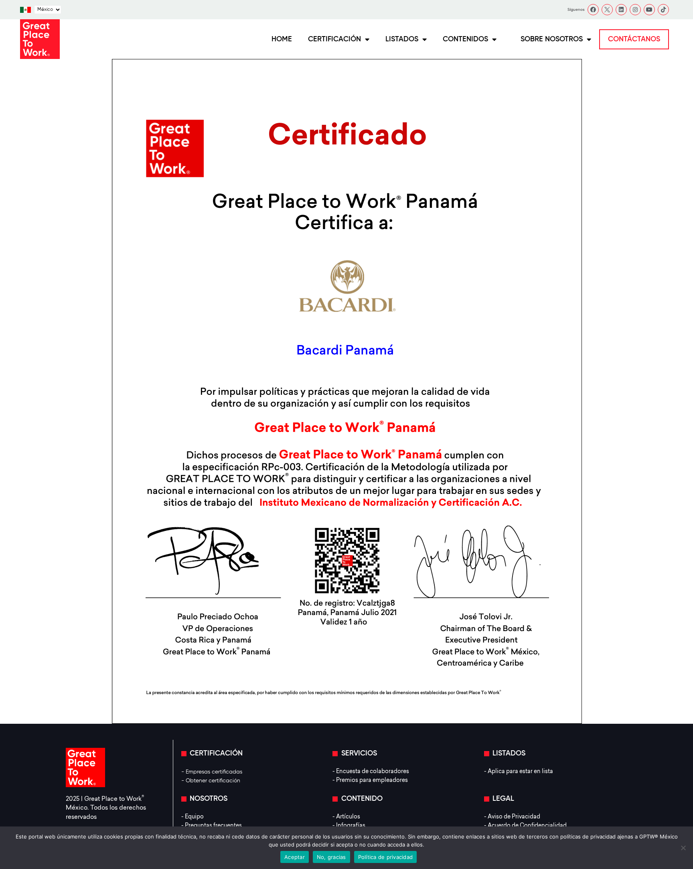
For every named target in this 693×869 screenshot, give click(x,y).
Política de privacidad (385, 857)
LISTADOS (401, 39)
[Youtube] (649, 9)
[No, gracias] (683, 848)
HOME (282, 39)
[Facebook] (593, 9)
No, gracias (331, 857)
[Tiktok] (663, 9)
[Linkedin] (621, 9)
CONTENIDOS (465, 39)
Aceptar (294, 857)
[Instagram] (635, 9)
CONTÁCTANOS (634, 39)
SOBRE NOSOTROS (552, 39)
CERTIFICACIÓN (334, 39)
